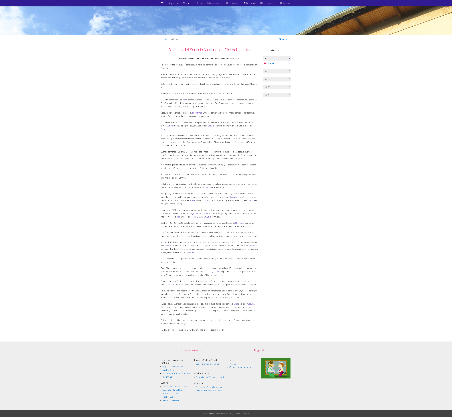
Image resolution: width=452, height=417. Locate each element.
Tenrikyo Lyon (168, 397)
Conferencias (250, 3)
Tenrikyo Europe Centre (177, 3)
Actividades (233, 3)
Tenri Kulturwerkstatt (171, 400)
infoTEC (233, 364)
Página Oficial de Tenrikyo (173, 367)
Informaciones (268, 3)
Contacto (286, 3)
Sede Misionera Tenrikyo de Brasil (210, 377)
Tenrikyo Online (169, 370)
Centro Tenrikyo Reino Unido (174, 387)
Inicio (200, 3)
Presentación (215, 3)
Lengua (284, 39)
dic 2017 (270, 63)
